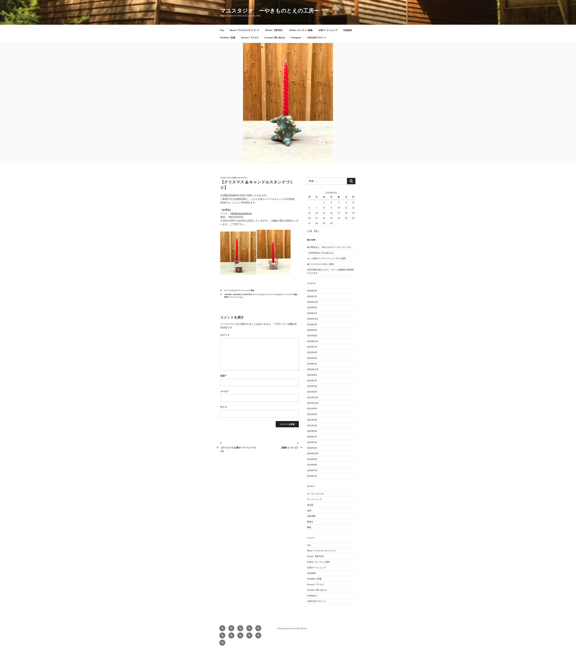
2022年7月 (312, 380)
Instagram (296, 37)
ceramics (237, 294)
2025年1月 (312, 313)
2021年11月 (312, 397)
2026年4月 (312, 290)
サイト (223, 407)
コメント (225, 334)
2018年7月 (312, 476)
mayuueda (242, 178)
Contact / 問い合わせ (275, 37)
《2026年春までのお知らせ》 (321, 253)
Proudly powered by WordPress (292, 628)
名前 (223, 375)
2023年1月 (312, 363)
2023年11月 (312, 341)
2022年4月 (312, 386)
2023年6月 (312, 352)
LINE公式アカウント (316, 37)
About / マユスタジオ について (244, 30)
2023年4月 (312, 358)
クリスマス (289, 294)
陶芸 (252, 290)
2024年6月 (312, 330)
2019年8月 (312, 465)
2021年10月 (312, 403)
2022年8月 (312, 375)
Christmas (247, 294)
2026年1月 (312, 296)
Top (222, 30)
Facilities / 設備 (227, 37)
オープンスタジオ (231, 290)
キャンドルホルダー (276, 294)
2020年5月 (312, 442)
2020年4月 (312, 448)
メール (224, 391)
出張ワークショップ (327, 30)
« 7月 (309, 231)
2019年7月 (312, 470)
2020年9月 (312, 431)
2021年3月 (312, 425)
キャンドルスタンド (260, 294)
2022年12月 (312, 369)
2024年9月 (312, 324)
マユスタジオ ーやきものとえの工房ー (269, 11)
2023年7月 (312, 347)
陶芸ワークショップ (231, 297)
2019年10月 (312, 453)
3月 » (316, 231)
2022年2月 (312, 392)
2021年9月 (312, 408)
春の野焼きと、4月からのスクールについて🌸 (329, 247)
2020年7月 (312, 436)
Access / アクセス (250, 37)
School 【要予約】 (274, 30)
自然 (309, 510)
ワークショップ (244, 290)
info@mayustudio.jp (241, 213)
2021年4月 (312, 420)
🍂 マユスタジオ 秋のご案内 (320, 264)
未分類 (310, 505)
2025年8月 (312, 307)
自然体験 (311, 516)
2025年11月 (312, 302)
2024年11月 (312, 319)
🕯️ (244, 297)
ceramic (228, 294)
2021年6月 (312, 414)
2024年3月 (312, 335)
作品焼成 (347, 30)
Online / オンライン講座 (301, 30)
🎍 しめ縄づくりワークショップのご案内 (326, 258)
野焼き (310, 522)
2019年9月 (312, 459)
